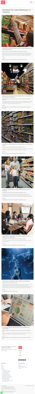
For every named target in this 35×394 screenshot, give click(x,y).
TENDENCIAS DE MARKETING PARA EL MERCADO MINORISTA (16, 281)
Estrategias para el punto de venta (17, 98)
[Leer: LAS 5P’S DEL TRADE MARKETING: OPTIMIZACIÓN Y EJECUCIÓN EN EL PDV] (17, 126)
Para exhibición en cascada (6, 371)
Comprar (19, 368)
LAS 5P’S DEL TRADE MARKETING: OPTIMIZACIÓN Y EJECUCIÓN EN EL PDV (17, 145)
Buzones (2, 368)
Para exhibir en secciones (5, 370)
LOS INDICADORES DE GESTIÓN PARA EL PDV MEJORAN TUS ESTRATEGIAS (15, 328)
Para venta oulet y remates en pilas (7, 380)
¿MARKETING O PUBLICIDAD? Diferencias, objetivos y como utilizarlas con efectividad (16, 236)
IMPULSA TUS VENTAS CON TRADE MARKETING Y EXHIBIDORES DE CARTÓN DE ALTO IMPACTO (17, 96)
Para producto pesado (5, 373)
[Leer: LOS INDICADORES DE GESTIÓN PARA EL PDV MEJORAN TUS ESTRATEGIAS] (17, 310)
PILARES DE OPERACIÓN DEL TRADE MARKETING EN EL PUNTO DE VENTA (16, 190)
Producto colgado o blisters (6, 374)
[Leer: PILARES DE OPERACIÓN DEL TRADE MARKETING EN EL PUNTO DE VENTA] (17, 172)
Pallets (2, 367)
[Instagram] (23, 360)
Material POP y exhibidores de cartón (19, 51)
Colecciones (3, 369)
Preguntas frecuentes (21, 366)
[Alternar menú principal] (33, 2)
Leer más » (3, 58)
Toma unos (2, 366)
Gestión (13, 51)
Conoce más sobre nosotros (22, 367)
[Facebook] (19, 360)
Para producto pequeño (5, 372)
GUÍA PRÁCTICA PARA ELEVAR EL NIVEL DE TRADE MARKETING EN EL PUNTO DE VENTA (17, 49)
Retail (26, 51)
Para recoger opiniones (5, 379)
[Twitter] (21, 360)
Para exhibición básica (5, 381)
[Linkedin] (25, 360)
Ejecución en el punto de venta (6, 51)
